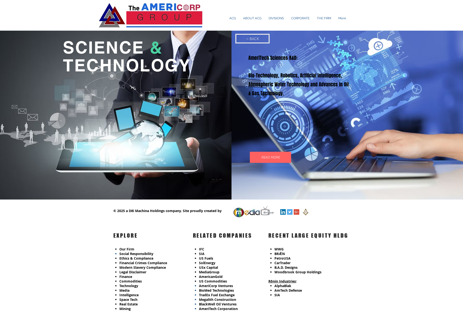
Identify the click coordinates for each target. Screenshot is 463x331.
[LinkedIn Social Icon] (283, 212)
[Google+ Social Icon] (296, 212)
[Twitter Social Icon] (290, 212)
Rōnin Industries (282, 281)
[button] (270, 157)
